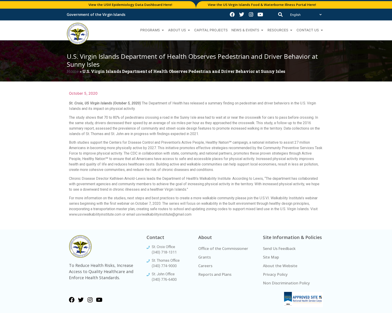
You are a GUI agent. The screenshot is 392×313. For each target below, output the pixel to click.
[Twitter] (241, 14)
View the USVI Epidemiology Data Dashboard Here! (130, 4)
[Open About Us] (189, 30)
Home (73, 71)
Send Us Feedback (279, 248)
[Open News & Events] (262, 30)
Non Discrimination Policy (286, 283)
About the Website (280, 265)
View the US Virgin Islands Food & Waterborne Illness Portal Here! (262, 4)
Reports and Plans (214, 274)
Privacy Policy (275, 274)
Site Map (271, 257)
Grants (204, 257)
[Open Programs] (162, 30)
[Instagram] (250, 14)
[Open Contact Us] (321, 30)
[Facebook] (232, 14)
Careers (205, 265)
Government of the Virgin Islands (96, 14)
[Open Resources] (291, 30)
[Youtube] (260, 14)
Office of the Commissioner (223, 248)
